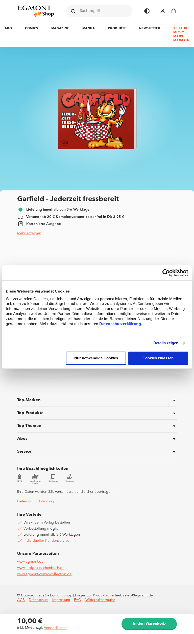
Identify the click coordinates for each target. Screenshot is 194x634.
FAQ (77, 600)
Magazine (60, 28)
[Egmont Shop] (35, 11)
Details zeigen (165, 343)
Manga (88, 28)
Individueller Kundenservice (46, 540)
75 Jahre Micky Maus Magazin (181, 34)
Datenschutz (38, 600)
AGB (21, 600)
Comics (31, 28)
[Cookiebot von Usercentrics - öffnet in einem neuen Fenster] (166, 273)
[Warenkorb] (173, 11)
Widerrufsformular (100, 600)
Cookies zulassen (158, 358)
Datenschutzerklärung (120, 324)
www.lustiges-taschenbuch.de (40, 568)
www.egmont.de (30, 561)
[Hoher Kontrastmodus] (147, 11)
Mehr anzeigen (29, 233)
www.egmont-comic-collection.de (44, 574)
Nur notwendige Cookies (96, 358)
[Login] (163, 11)
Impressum (61, 600)
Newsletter (149, 28)
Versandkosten (55, 628)
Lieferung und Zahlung (35, 501)
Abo (8, 28)
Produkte (117, 28)
